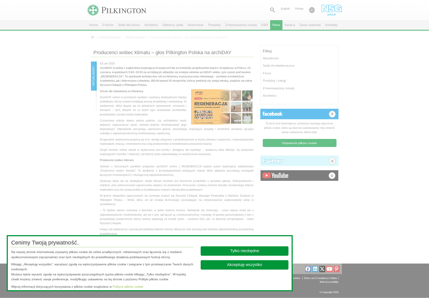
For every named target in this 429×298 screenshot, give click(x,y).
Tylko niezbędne (244, 251)
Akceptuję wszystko (244, 264)
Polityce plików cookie (128, 286)
